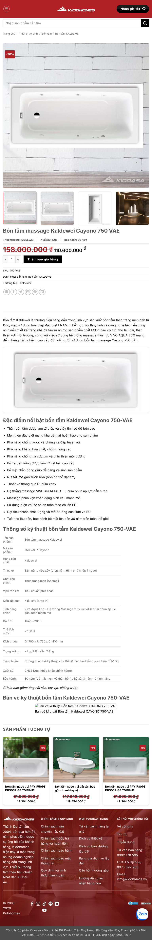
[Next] (141, 115)
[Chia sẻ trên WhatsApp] (6, 292)
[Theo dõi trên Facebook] (32, 904)
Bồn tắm (47, 33)
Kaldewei (25, 283)
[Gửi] (145, 23)
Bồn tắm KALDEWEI (67, 33)
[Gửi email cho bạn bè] (28, 292)
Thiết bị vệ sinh (28, 33)
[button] (6, 9)
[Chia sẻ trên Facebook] (13, 292)
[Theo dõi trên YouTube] (44, 910)
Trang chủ (9, 33)
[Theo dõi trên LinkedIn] (57, 904)
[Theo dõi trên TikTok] (44, 904)
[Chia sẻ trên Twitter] (21, 292)
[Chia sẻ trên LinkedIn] (42, 292)
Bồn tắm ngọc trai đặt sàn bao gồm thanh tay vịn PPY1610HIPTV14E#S (75, 790)
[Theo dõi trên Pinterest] (50, 904)
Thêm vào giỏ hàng (43, 259)
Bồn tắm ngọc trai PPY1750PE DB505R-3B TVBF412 (25, 788)
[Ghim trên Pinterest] (35, 292)
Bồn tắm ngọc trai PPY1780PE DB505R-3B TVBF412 (125, 788)
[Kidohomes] (76, 9)
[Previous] (10, 115)
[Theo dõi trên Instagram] (38, 904)
